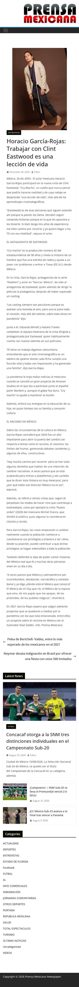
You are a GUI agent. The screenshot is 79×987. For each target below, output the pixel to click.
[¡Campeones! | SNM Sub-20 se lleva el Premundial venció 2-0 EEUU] (15, 794)
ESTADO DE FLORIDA (15, 861)
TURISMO (9, 934)
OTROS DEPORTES (14, 904)
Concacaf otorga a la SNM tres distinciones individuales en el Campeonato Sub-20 (37, 741)
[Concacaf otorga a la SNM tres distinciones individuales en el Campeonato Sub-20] (39, 701)
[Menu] (5, 30)
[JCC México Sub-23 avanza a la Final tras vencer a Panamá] (15, 816)
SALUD (7, 922)
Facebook (8, 867)
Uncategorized (12, 946)
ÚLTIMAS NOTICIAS (14, 940)
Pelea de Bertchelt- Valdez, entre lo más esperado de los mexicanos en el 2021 (34, 642)
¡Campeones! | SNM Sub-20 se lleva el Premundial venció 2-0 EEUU (48, 791)
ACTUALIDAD (11, 843)
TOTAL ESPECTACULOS (16, 928)
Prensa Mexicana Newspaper (43, 976)
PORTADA (9, 910)
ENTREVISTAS (14, 132)
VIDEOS (7, 953)
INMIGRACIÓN (11, 892)
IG (4, 880)
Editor (37, 171)
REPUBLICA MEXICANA (16, 916)
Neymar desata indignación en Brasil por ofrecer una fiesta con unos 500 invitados (38, 656)
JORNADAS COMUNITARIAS (19, 898)
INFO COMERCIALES (15, 886)
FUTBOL (11, 726)
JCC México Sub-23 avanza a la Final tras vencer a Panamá (48, 813)
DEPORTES (9, 849)
